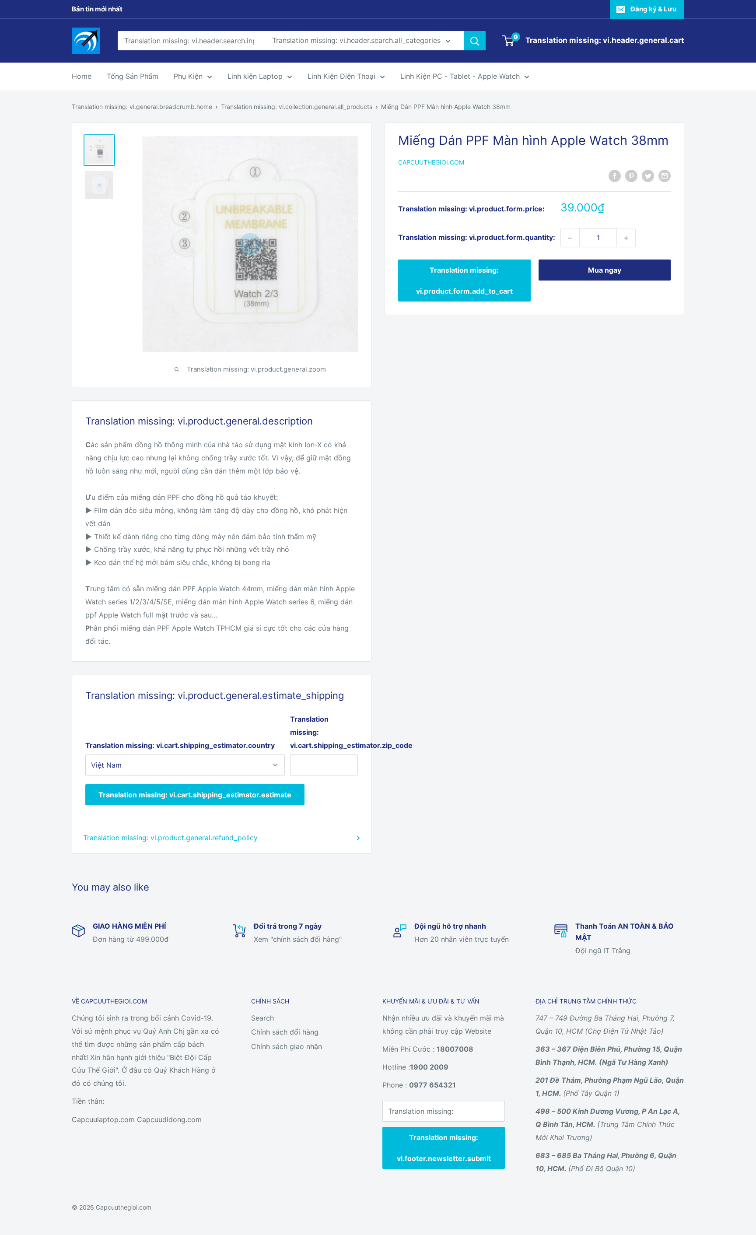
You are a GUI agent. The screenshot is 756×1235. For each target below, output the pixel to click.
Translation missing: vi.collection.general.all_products (296, 106)
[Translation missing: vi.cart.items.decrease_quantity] (570, 238)
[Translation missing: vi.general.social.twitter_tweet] (648, 175)
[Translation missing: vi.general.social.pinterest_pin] (631, 175)
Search (262, 1018)
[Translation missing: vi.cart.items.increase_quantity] (626, 238)
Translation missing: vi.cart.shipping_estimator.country (180, 745)
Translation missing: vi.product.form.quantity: (476, 237)
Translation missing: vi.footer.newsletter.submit (444, 1148)
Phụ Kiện (188, 76)
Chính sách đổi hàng (284, 1032)
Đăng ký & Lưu (653, 9)
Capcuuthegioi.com (431, 162)
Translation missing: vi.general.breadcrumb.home (142, 106)
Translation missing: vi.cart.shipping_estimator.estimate (194, 794)
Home (81, 76)
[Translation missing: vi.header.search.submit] (475, 40)
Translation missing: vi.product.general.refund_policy (170, 837)
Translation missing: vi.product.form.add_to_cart (464, 281)
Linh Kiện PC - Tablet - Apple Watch (460, 76)
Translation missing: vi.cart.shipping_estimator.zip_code (324, 732)
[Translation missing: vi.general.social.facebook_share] (615, 175)
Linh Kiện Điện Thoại (341, 76)
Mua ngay (604, 270)
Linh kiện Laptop (255, 76)
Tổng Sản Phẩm (132, 76)
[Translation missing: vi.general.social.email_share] (664, 175)
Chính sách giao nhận (286, 1046)
